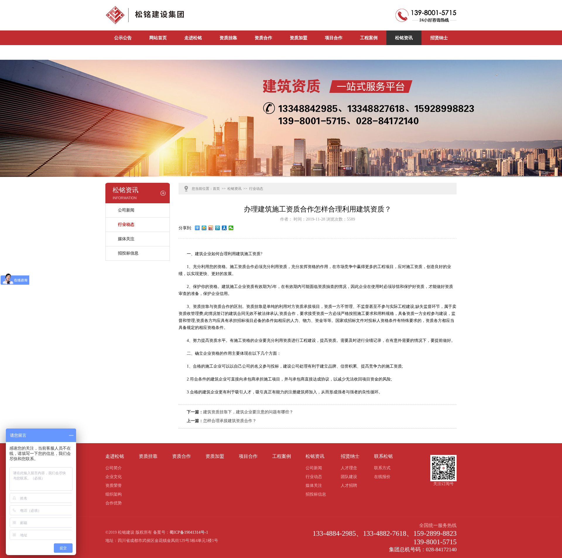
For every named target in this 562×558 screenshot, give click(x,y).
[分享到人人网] (224, 228)
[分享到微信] (231, 228)
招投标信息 (128, 253)
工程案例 (369, 37)
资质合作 (263, 37)
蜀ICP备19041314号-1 (188, 532)
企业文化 (113, 477)
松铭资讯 (404, 37)
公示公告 (123, 37)
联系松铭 (123, 52)
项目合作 (333, 37)
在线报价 (382, 477)
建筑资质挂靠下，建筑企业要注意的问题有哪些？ (248, 412)
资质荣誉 (113, 485)
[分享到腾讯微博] (217, 228)
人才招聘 (349, 485)
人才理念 (349, 468)
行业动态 (126, 224)
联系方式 (382, 468)
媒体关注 (126, 239)
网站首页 (158, 37)
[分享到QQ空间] (204, 228)
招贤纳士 (439, 37)
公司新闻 (158, 52)
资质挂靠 (228, 37)
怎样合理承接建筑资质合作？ (229, 421)
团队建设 (349, 477)
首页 (216, 189)
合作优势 (113, 503)
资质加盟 (298, 37)
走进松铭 (193, 37)
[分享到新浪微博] (210, 228)
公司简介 (113, 468)
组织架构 (113, 494)
